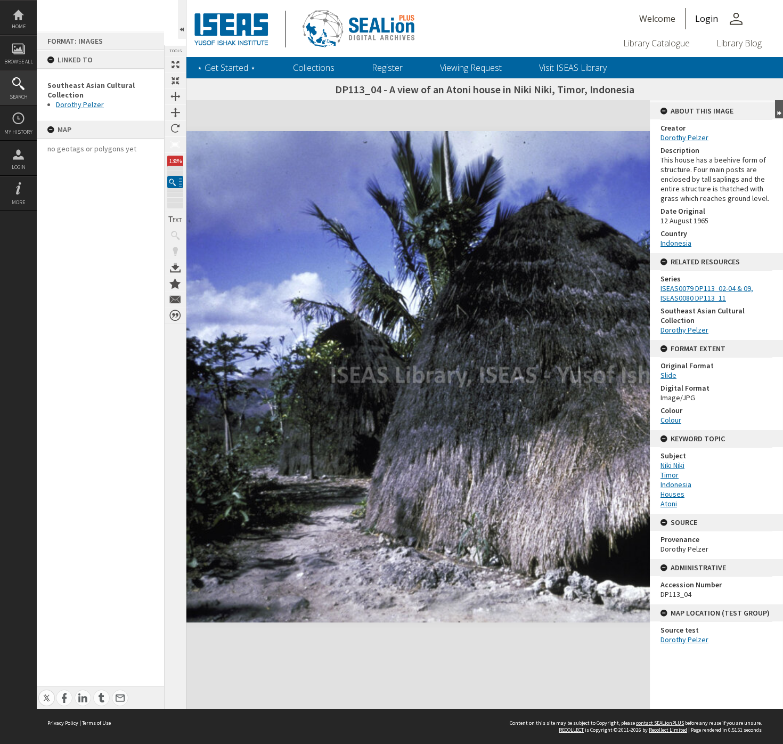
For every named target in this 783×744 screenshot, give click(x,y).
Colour (670, 420)
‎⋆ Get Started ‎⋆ (226, 67)
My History (18, 131)
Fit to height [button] (175, 112)
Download (175, 268)
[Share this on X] (46, 692)
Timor (669, 475)
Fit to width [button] (175, 96)
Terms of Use (96, 722)
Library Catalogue (656, 43)
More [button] (18, 202)
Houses (672, 494)
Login (19, 167)
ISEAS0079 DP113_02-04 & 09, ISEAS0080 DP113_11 (706, 293)
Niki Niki (672, 465)
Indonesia (675, 243)
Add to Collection (175, 284)
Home (19, 26)
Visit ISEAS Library (573, 67)
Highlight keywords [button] (175, 252)
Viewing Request (471, 67)
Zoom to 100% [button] (175, 144)
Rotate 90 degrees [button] (175, 128)
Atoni (668, 503)
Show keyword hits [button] (175, 236)
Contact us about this (175, 300)
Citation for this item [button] (175, 316)
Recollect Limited (668, 729)
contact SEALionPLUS (660, 722)
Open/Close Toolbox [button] (182, 19)
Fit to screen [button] (175, 80)
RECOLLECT (571, 729)
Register (387, 67)
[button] (175, 182)
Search (19, 96)
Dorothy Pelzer (80, 104)
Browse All (18, 61)
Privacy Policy (62, 722)
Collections (314, 67)
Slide (668, 375)
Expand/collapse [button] (779, 109)
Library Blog (739, 43)
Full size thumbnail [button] (175, 64)
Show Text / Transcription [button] (175, 220)
